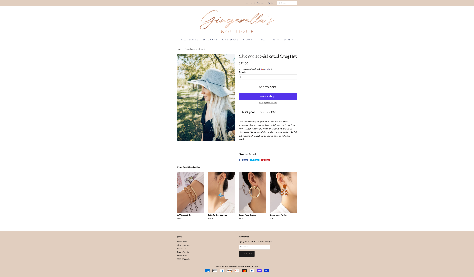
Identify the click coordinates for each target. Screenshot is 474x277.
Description (248, 112)
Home (179, 49)
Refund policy (182, 255)
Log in (248, 3)
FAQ (274, 39)
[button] (268, 69)
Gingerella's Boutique (236, 266)
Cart (272, 3)
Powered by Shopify (252, 266)
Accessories (230, 39)
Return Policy (182, 241)
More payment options (268, 102)
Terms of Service (183, 252)
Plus (264, 39)
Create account (259, 3)
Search (288, 39)
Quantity (243, 72)
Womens (249, 39)
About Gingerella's (183, 245)
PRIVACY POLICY (183, 259)
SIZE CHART (269, 112)
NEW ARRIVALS (189, 39)
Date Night (210, 39)
